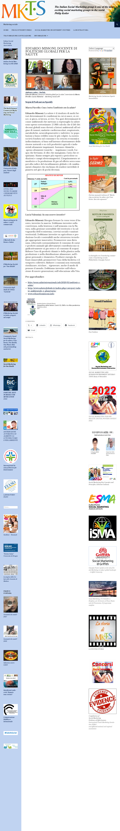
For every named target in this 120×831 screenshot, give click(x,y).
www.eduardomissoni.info (41, 294)
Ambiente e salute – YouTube (35, 92)
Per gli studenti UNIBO (22, 30)
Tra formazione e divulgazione (17, 36)
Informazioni (40, 36)
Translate (108, 51)
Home (6, 30)
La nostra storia (80, 30)
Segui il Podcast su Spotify (39, 102)
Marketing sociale (11, 24)
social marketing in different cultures (52, 30)
